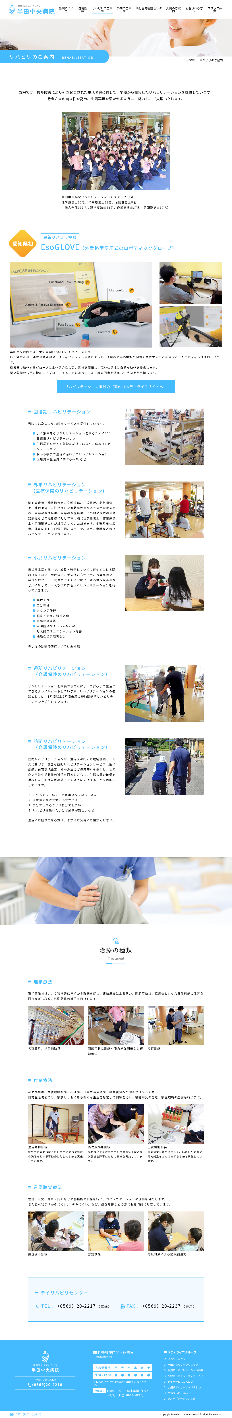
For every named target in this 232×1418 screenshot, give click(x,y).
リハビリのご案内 (102, 9)
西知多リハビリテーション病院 (185, 1370)
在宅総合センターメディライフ (185, 1376)
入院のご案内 (173, 9)
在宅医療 (82, 9)
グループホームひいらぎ (181, 1398)
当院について (66, 9)
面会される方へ (194, 9)
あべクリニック (176, 1359)
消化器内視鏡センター (149, 9)
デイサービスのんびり (180, 1381)
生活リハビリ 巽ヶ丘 (179, 1393)
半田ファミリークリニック (183, 1364)
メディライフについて (28, 1414)
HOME (191, 60)
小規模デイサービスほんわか (184, 1387)
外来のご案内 (124, 9)
